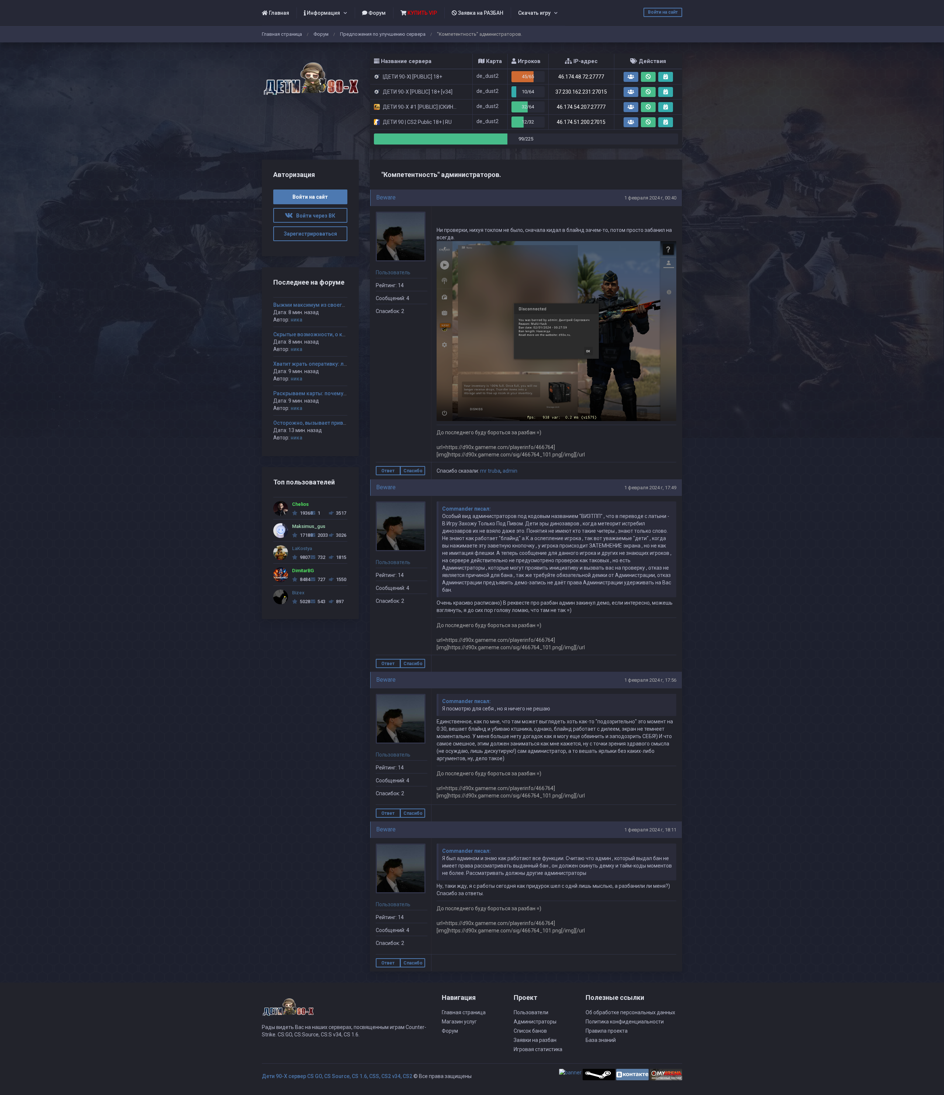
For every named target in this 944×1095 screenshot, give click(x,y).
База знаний (601, 1040)
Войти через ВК (314, 216)
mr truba (490, 471)
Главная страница (282, 34)
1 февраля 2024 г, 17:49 (650, 487)
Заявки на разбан (535, 1040)
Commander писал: (466, 509)
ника (296, 320)
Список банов (530, 1031)
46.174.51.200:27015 (581, 122)
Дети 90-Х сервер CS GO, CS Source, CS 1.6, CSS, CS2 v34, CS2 (337, 1076)
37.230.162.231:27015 (581, 92)
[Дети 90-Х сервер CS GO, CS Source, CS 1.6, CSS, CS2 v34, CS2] (310, 74)
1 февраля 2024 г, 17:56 (650, 680)
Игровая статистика (538, 1049)
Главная (278, 13)
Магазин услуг (459, 1022)
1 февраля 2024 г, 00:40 (650, 198)
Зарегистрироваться (310, 234)
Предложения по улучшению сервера (383, 34)
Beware (386, 197)
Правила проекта (607, 1031)
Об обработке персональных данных (630, 1012)
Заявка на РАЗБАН (480, 13)
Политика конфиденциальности (625, 1022)
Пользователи (531, 1012)
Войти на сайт (663, 12)
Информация (323, 13)
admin (510, 471)
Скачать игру (534, 13)
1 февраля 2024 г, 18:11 (650, 829)
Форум (376, 13)
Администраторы (535, 1022)
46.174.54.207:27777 (581, 107)
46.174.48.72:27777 (581, 77)
